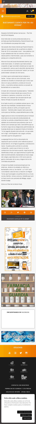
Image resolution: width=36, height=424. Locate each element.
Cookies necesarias (24, 412)
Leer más (30, 16)
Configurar (27, 418)
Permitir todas (26, 415)
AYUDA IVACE (25, 392)
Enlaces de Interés (13, 392)
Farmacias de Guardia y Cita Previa (18, 388)
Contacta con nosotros (20, 385)
